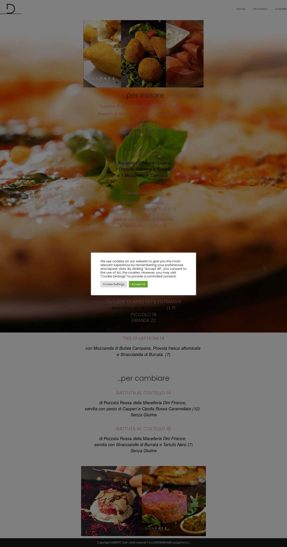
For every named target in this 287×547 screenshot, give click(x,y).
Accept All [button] (138, 284)
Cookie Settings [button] (113, 284)
